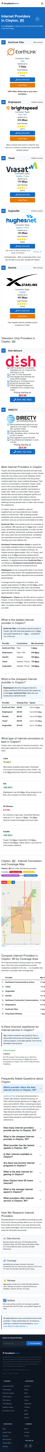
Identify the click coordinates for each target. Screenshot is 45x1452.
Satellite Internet (8, 1407)
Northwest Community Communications (22, 1000)
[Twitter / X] (30, 1446)
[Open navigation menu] (42, 3)
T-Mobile (27, 1407)
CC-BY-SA (31, 944)
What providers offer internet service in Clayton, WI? (18, 1199)
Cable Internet (7, 1397)
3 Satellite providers (30, 876)
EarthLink (27, 1386)
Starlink (5, 657)
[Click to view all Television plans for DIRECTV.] (21, 418)
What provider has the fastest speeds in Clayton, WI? (18, 1146)
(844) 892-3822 (23, 399)
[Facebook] (26, 1446)
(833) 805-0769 (23, 194)
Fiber (23, 61)
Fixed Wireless (7, 1404)
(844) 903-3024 (23, 133)
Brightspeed (7, 652)
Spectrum (27, 1397)
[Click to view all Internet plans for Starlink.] (21, 279)
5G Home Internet (8, 1393)
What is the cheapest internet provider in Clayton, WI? (18, 1138)
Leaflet (3, 944)
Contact (26, 1436)
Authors (26, 1432)
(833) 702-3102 (23, 451)
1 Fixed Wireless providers (10, 876)
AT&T (26, 1393)
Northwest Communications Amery (19, 982)
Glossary (5, 1436)
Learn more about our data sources (20, 1324)
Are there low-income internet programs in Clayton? (19, 1164)
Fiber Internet (7, 1389)
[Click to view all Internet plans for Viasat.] (21, 167)
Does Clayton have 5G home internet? (18, 1182)
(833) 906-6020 (23, 79)
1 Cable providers (15, 872)
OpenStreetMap (17, 944)
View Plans (22, 85)
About (26, 1429)
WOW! (26, 1414)
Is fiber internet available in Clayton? (17, 1155)
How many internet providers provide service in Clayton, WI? (19, 1129)
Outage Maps (7, 1443)
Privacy (5, 1373)
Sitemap (5, 1446)
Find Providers (35, 1343)
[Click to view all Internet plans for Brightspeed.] (21, 108)
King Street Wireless (13, 1013)
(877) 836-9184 (23, 310)
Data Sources (7, 1439)
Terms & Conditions (13, 1373)
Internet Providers (8, 1386)
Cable (4, 882)
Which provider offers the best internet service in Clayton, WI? (19, 1088)
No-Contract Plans (8, 1411)
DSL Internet (7, 1400)
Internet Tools (7, 1432)
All (13, 882)
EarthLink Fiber (8, 648)
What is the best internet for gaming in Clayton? (18, 1173)
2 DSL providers (29, 872)
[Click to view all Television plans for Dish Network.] (21, 361)
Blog (4, 1429)
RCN (25, 1411)
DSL (25, 114)
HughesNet (7, 666)
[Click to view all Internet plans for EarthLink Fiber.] (21, 51)
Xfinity (26, 1389)
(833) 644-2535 (23, 246)
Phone (26, 176)
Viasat (4, 661)
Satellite (19, 176)
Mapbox (4, 946)
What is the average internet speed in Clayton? (18, 1190)
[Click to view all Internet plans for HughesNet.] (21, 219)
